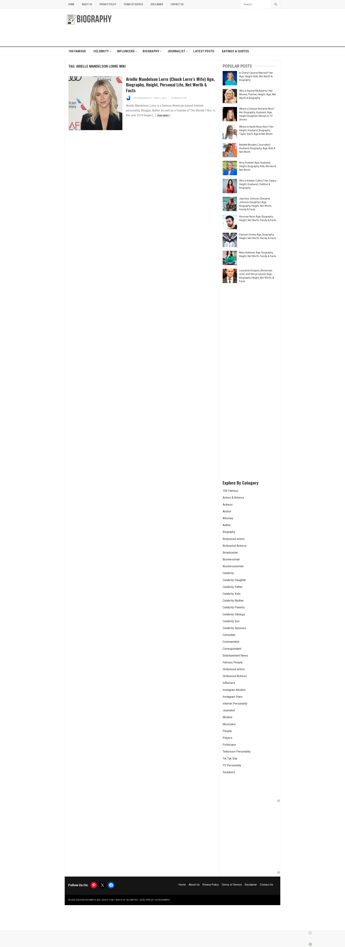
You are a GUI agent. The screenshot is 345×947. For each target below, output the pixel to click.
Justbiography (142, 98)
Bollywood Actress (235, 545)
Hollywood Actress (235, 676)
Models (227, 717)
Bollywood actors (234, 539)
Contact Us (177, 4)
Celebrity (101, 51)
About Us (87, 4)
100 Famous (77, 51)
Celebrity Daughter (234, 580)
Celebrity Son (231, 621)
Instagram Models (234, 690)
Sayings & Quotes (235, 51)
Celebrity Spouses (234, 628)
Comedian (229, 635)
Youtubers (229, 772)
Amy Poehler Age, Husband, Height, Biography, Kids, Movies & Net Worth (257, 166)
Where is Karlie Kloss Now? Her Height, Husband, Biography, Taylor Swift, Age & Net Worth (256, 130)
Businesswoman (233, 566)
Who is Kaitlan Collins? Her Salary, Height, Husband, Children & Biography (258, 184)
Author (227, 525)
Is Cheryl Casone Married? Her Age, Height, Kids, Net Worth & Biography (256, 76)
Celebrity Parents (234, 607)
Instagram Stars (233, 696)
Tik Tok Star (230, 758)
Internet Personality (235, 703)
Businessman (231, 559)
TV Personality (232, 765)
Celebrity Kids (231, 593)
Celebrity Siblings (234, 614)
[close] (310, 933)
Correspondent (232, 648)
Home (71, 4)
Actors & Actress (233, 497)
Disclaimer (157, 4)
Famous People (233, 662)
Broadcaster (230, 552)
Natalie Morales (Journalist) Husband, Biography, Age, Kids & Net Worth (257, 148)
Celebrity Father (233, 587)
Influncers (126, 51)
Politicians (229, 744)
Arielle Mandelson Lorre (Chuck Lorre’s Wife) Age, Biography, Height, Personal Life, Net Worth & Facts (170, 84)
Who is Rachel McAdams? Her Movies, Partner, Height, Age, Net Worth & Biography (257, 94)
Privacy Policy (108, 4)
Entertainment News (235, 655)
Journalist (176, 51)
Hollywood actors (234, 669)
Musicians (229, 724)
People (227, 731)
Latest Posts (203, 51)
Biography (151, 51)
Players (227, 738)
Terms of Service (133, 4)
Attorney (228, 518)
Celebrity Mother (233, 600)
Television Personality (237, 751)
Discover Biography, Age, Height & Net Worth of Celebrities (107, 900)
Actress (228, 504)
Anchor (227, 511)
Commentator (231, 641)
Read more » (163, 115)
